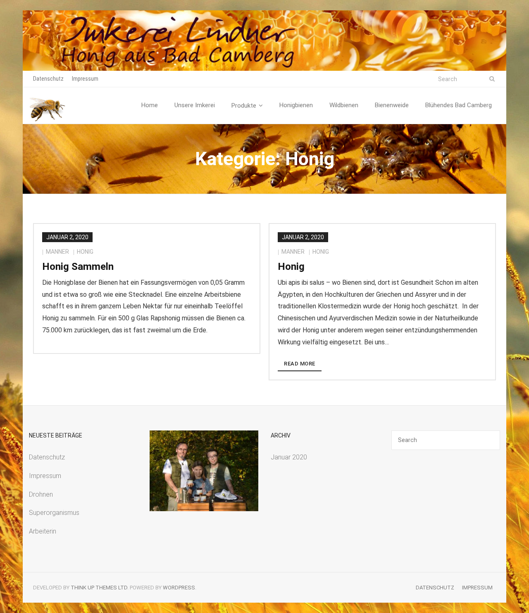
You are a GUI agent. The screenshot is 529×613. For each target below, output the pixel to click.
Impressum (85, 78)
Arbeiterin (42, 531)
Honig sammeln (78, 266)
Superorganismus (54, 513)
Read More (299, 364)
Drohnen (41, 494)
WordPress (179, 587)
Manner (57, 251)
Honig (85, 251)
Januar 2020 (289, 457)
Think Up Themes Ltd (99, 587)
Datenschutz (48, 78)
